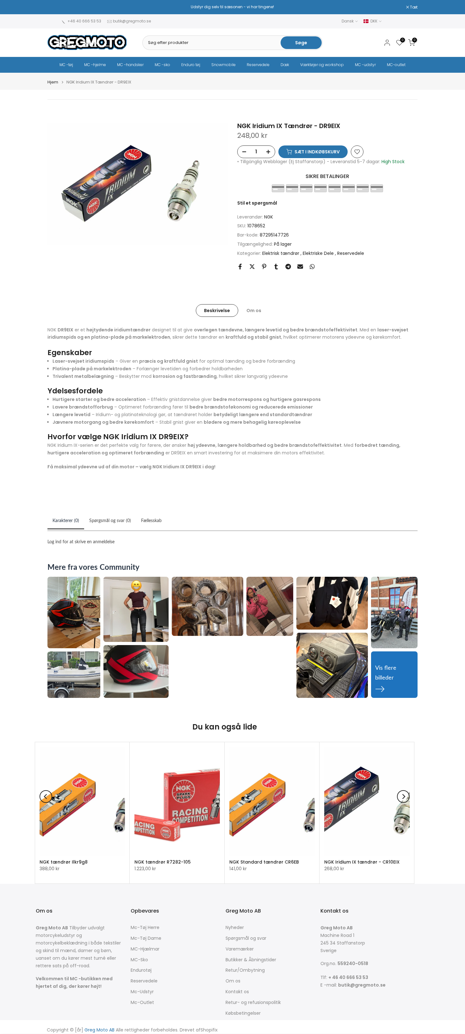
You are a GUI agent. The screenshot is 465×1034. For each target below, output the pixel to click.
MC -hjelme (95, 64)
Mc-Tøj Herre (145, 928)
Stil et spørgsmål (257, 203)
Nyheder (235, 928)
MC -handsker (130, 64)
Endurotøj (141, 970)
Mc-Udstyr (142, 992)
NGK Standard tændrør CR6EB (264, 862)
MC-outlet (396, 64)
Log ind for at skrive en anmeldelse (81, 542)
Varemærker (240, 949)
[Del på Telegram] (288, 266)
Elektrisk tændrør (281, 253)
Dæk (285, 64)
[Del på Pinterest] (264, 266)
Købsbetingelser (243, 1013)
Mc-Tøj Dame (146, 938)
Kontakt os (237, 992)
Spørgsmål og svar (246, 938)
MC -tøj (66, 64)
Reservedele (258, 64)
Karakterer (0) (66, 521)
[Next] (403, 796)
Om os (253, 310)
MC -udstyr (365, 64)
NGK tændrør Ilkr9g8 (64, 862)
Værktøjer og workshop (322, 64)
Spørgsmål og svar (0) (110, 521)
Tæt (54, 7)
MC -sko (162, 64)
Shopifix (209, 1030)
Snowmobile (223, 64)
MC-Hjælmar (145, 949)
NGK (268, 217)
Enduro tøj (190, 64)
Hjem (52, 82)
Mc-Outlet (142, 1003)
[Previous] (46, 796)
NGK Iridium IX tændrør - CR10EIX (362, 862)
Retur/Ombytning (245, 970)
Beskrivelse (217, 310)
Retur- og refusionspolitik (253, 1003)
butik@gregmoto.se (132, 21)
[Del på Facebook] (240, 266)
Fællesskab (151, 521)
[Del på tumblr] (276, 266)
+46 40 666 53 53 (84, 21)
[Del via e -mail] (300, 266)
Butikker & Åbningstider (251, 960)
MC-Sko (139, 960)
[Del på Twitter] (252, 266)
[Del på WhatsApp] (312, 266)
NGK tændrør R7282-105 (162, 862)
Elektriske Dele (319, 253)
